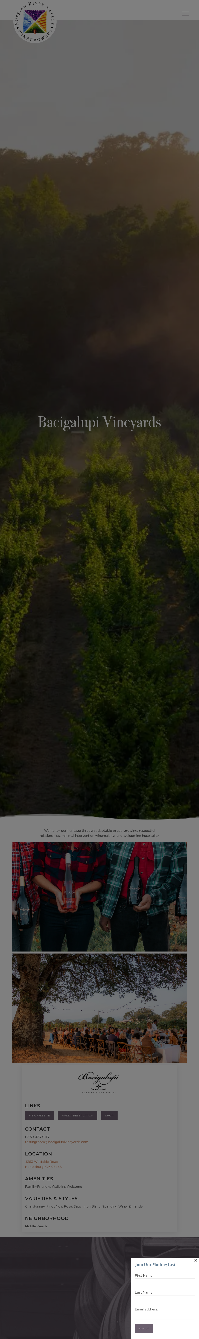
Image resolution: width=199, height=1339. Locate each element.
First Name (144, 1275)
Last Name (143, 1292)
